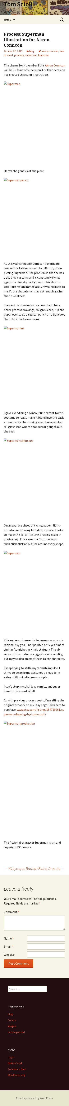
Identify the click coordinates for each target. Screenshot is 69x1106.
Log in (11, 1057)
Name (9, 938)
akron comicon (49, 51)
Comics (12, 1020)
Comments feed (17, 1069)
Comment (11, 912)
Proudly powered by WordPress (34, 1098)
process (19, 55)
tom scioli (43, 55)
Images (12, 1026)
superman (31, 55)
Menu (7, 19)
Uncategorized (16, 1032)
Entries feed (15, 1063)
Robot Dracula (51, 868)
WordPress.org (16, 1075)
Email (8, 946)
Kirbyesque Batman (21, 868)
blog (31, 51)
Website (9, 955)
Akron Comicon (55, 65)
